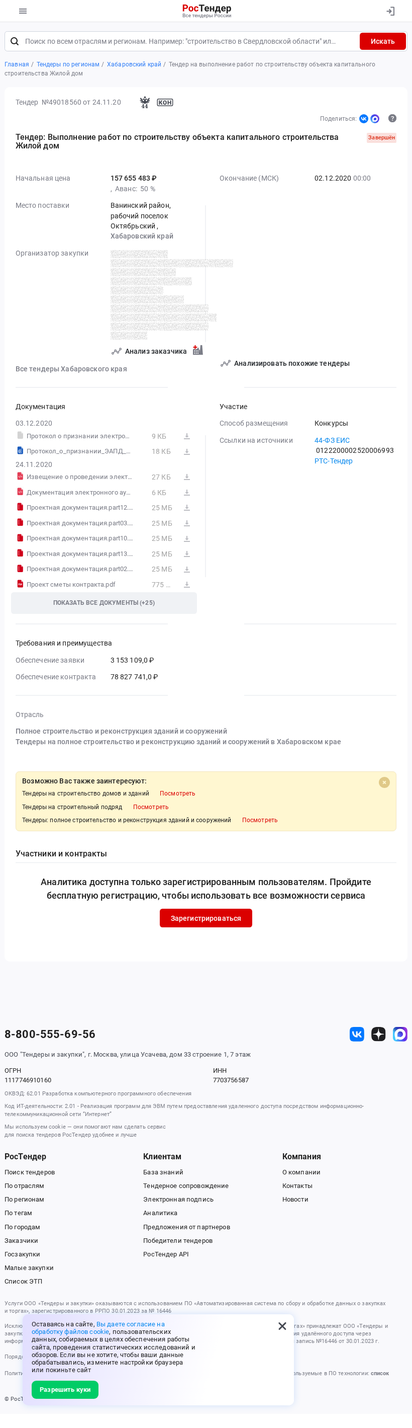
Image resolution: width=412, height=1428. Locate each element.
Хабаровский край (142, 236)
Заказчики (21, 1240)
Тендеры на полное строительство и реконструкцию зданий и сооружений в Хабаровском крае (178, 742)
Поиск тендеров (30, 1172)
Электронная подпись (178, 1199)
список (380, 1373)
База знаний (163, 1172)
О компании (301, 1172)
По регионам (25, 1199)
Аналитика (160, 1213)
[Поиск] (15, 41)
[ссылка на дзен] (378, 1034)
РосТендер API (166, 1254)
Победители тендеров (178, 1240)
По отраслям (25, 1185)
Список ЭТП (23, 1281)
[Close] (384, 782)
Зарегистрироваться (206, 918)
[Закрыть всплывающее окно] (282, 1326)
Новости (295, 1199)
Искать (383, 41)
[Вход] (390, 11)
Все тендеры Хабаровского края (71, 369)
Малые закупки (29, 1268)
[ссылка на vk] (357, 1034)
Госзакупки (22, 1254)
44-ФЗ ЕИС (332, 440)
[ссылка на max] (400, 1034)
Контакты (297, 1185)
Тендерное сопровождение (186, 1185)
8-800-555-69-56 (50, 1034)
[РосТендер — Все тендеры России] (207, 11)
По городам (22, 1227)
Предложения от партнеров (186, 1227)
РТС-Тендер (334, 461)
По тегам (18, 1213)
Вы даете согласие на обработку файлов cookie (98, 1327)
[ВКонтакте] (363, 118)
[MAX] (374, 118)
